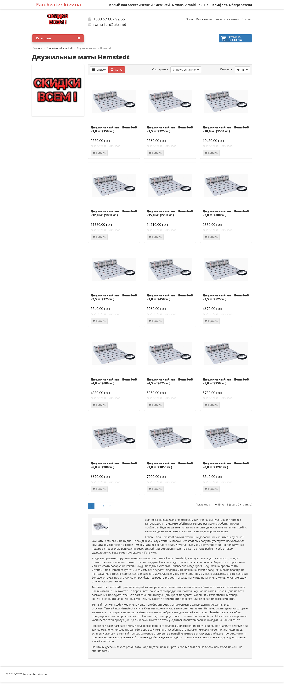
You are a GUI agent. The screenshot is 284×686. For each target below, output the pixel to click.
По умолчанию (185, 69)
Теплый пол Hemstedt (60, 48)
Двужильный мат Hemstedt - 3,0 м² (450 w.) (170, 297)
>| (111, 506)
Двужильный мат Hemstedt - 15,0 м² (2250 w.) (170, 213)
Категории (43, 38)
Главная (38, 48)
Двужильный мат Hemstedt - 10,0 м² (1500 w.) (226, 129)
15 (243, 69)
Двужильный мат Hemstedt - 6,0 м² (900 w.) (114, 465)
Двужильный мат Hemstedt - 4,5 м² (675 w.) (170, 381)
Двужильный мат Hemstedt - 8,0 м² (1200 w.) (226, 465)
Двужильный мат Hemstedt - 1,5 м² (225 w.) (170, 129)
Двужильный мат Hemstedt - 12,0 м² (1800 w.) (114, 213)
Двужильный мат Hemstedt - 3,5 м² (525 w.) (226, 297)
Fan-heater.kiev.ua (58, 4)
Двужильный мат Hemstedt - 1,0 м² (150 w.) (114, 129)
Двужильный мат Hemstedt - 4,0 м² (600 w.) (114, 381)
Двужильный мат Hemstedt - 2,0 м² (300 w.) (226, 213)
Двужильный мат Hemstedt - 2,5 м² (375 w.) (114, 297)
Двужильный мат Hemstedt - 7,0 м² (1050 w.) (170, 465)
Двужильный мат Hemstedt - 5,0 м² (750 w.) (226, 381)
